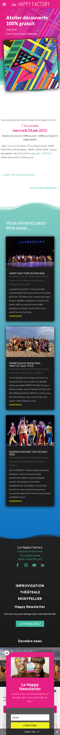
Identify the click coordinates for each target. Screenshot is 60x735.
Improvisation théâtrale (25, 33)
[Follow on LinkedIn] (42, 565)
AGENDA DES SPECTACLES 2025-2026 (28, 453)
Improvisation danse (19, 280)
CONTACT (46, 153)
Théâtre (38, 372)
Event (9, 33)
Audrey (15, 276)
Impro (46, 457)
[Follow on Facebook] (17, 565)
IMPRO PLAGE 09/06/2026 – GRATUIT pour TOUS (25, 364)
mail (38, 153)
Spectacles (24, 284)
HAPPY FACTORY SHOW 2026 (27, 273)
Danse (38, 276)
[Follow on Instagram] (25, 565)
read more (15, 316)
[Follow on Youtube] (34, 565)
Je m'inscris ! (30, 624)
